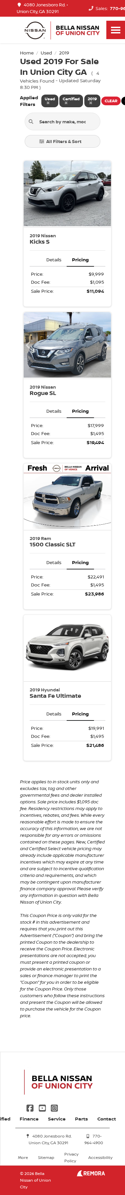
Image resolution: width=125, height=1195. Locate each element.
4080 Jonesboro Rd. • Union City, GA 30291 (42, 8)
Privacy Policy (71, 1157)
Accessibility (100, 1157)
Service (57, 1118)
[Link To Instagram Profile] (54, 1107)
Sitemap (46, 1157)
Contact (106, 1118)
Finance (29, 1118)
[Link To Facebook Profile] (31, 1107)
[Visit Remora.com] (91, 1174)
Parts (81, 1118)
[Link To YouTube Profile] (43, 1107)
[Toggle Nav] (115, 30)
